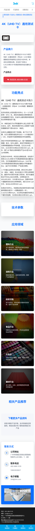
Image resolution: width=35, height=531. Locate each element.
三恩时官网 (5, 14)
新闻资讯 (23, 528)
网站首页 (31, 528)
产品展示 (15, 528)
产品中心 (12, 14)
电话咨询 (7, 528)
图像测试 (19, 14)
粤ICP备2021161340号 (7, 520)
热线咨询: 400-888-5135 (19, 79)
